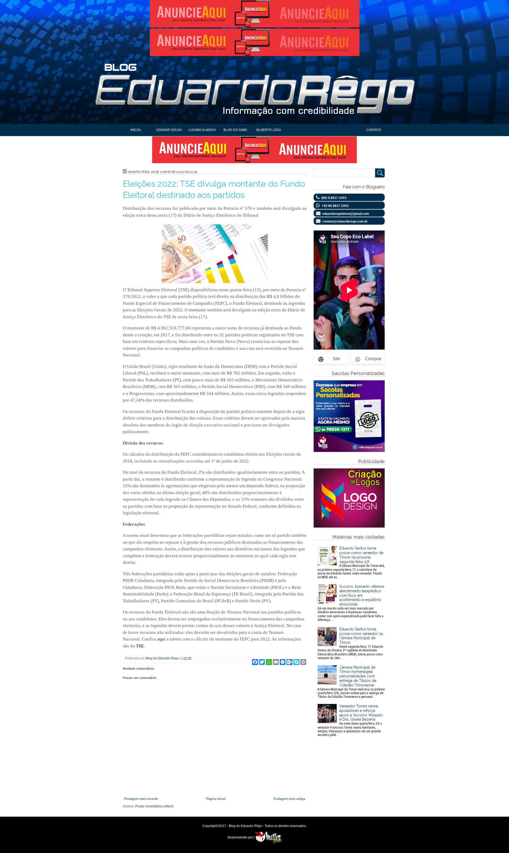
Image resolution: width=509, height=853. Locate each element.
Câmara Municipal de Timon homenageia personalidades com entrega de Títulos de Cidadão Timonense (351, 682)
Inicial (136, 130)
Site (336, 358)
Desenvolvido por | (241, 837)
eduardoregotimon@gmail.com (345, 214)
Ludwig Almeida (202, 130)
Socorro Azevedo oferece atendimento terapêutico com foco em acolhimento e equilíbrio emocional (351, 603)
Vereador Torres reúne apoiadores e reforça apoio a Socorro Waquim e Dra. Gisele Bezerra (350, 720)
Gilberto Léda (268, 130)
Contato (373, 130)
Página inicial (216, 799)
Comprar (373, 358)
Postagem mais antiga (289, 799)
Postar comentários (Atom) (154, 806)
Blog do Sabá (235, 130)
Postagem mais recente (141, 799)
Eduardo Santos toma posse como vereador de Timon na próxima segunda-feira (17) (351, 562)
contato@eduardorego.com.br (345, 221)
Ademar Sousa (169, 130)
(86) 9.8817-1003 (333, 198)
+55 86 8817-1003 (335, 206)
